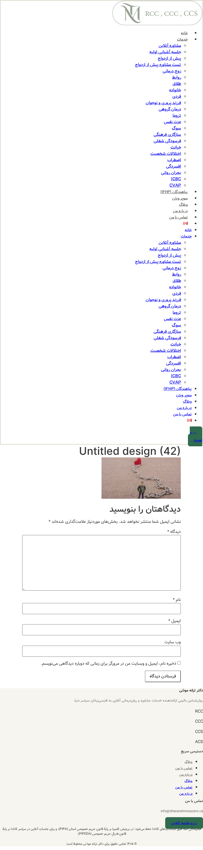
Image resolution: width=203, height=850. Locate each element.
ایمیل (174, 621)
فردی (176, 96)
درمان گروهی (170, 109)
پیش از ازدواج (169, 58)
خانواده (175, 90)
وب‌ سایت (172, 642)
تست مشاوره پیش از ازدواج (158, 64)
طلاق (177, 83)
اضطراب (174, 160)
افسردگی (173, 166)
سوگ (176, 128)
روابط (176, 77)
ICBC (176, 179)
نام (177, 600)
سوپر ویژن (180, 198)
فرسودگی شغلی (167, 141)
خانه (184, 33)
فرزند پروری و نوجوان (163, 103)
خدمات (182, 39)
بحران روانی (171, 172)
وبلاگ (183, 205)
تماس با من (178, 217)
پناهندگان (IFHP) (174, 192)
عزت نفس (172, 122)
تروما (177, 115)
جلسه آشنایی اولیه (165, 52)
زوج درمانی (172, 71)
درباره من (180, 211)
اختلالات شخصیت (165, 153)
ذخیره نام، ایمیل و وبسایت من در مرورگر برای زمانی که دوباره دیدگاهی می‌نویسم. (108, 664)
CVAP (175, 185)
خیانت (175, 147)
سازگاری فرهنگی (167, 134)
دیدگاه (174, 532)
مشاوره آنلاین (170, 45)
